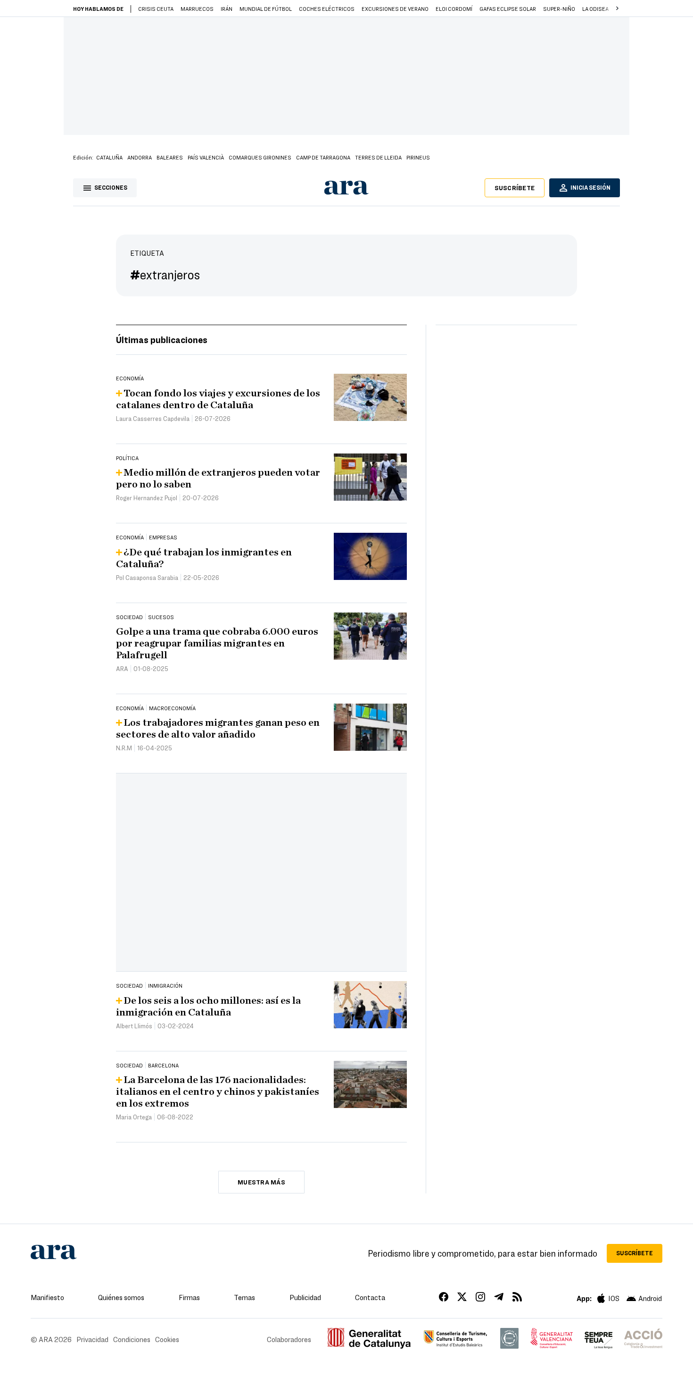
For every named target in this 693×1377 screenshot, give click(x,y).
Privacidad (92, 1339)
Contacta (370, 1297)
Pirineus (418, 157)
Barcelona (163, 1065)
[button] (617, 8)
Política (127, 457)
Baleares (170, 157)
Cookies (167, 1339)
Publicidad (305, 1297)
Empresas (163, 537)
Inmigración (165, 985)
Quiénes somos (121, 1297)
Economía (130, 378)
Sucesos (161, 616)
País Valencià (206, 157)
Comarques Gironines (260, 157)
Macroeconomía (172, 708)
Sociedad (129, 616)
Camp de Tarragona (323, 157)
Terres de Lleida (378, 157)
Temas (244, 1297)
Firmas (189, 1297)
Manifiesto (47, 1297)
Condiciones (131, 1339)
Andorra (139, 157)
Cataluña (109, 157)
